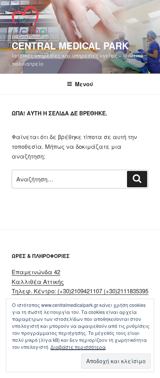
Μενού (84, 84)
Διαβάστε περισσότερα (78, 346)
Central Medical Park (70, 45)
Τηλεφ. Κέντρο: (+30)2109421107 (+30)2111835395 (80, 291)
